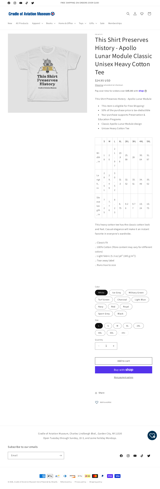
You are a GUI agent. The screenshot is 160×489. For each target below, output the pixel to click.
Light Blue (140, 299)
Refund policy (66, 482)
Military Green (136, 292)
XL (127, 325)
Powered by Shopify (49, 482)
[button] (37, 23)
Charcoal (122, 299)
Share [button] (101, 392)
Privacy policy (80, 482)
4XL (100, 332)
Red (113, 306)
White (101, 292)
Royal (126, 306)
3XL (125, 333)
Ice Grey (116, 292)
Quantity (99, 339)
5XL (112, 332)
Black (120, 313)
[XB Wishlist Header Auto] (141, 13)
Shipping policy (95, 482)
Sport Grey (104, 313)
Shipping (99, 85)
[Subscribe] (60, 455)
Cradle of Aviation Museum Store (27, 482)
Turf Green (104, 299)
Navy (100, 306)
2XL (138, 325)
